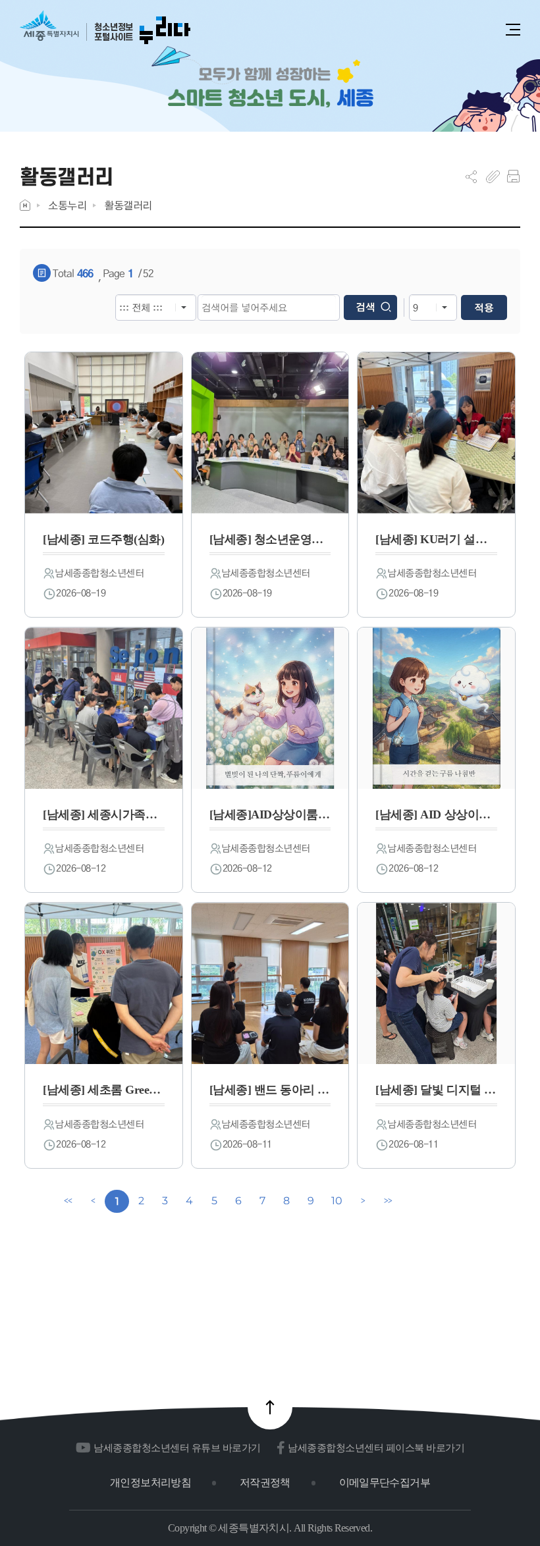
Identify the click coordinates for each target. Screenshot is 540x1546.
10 (336, 1200)
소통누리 (67, 205)
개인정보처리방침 (150, 1482)
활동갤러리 (128, 205)
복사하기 (493, 176)
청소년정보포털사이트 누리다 (105, 28)
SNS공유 (471, 176)
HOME (25, 205)
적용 (484, 307)
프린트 (513, 176)
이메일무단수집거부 (384, 1482)
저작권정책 (265, 1482)
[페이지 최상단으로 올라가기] (270, 1407)
